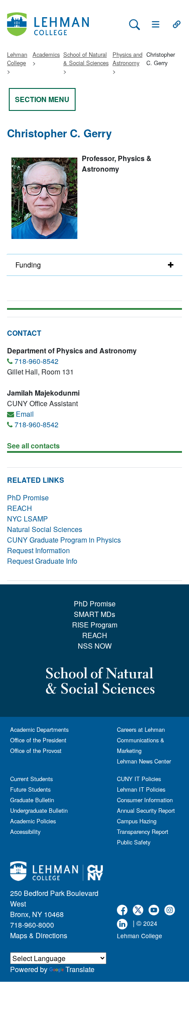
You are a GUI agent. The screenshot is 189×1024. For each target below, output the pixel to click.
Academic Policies (33, 821)
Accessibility (25, 831)
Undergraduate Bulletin (39, 810)
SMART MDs (94, 614)
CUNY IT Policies (139, 778)
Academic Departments (39, 729)
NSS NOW (95, 646)
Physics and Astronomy (127, 58)
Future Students (30, 789)
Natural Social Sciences (44, 529)
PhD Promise (28, 497)
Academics (46, 54)
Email (25, 414)
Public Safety (133, 842)
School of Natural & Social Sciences (86, 58)
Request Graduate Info (42, 561)
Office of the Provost (36, 750)
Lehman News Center (144, 761)
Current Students (31, 778)
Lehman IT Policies (141, 789)
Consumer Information (145, 800)
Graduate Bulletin (32, 800)
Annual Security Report (146, 810)
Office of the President (38, 740)
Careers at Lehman (141, 729)
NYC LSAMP (27, 519)
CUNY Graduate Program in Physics (64, 540)
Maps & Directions (38, 935)
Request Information (38, 550)
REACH (19, 508)
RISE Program (94, 625)
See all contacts (33, 445)
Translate (79, 969)
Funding (28, 265)
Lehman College (17, 58)
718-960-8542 (36, 361)
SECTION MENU (42, 99)
